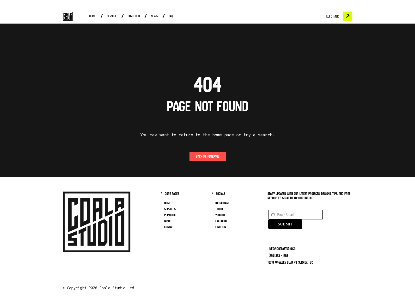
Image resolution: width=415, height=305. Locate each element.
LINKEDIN (220, 227)
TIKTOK (219, 209)
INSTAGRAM (222, 203)
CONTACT (169, 227)
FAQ (171, 16)
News (154, 16)
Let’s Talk (332, 16)
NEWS (167, 221)
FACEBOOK (221, 221)
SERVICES (170, 209)
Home (92, 16)
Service (112, 16)
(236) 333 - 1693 (278, 255)
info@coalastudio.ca (282, 248)
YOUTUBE (220, 215)
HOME (167, 203)
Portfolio (134, 16)
